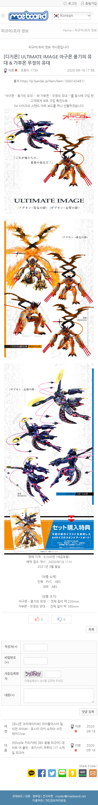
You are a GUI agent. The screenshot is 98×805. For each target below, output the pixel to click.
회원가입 (91, 3)
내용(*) (10, 695)
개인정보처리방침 (55, 800)
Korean (66, 15)
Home (67, 30)
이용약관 (37, 800)
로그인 (72, 3)
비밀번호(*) (10, 660)
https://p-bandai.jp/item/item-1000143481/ (52, 81)
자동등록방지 (12, 676)
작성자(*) (11, 646)
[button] (6, 70)
